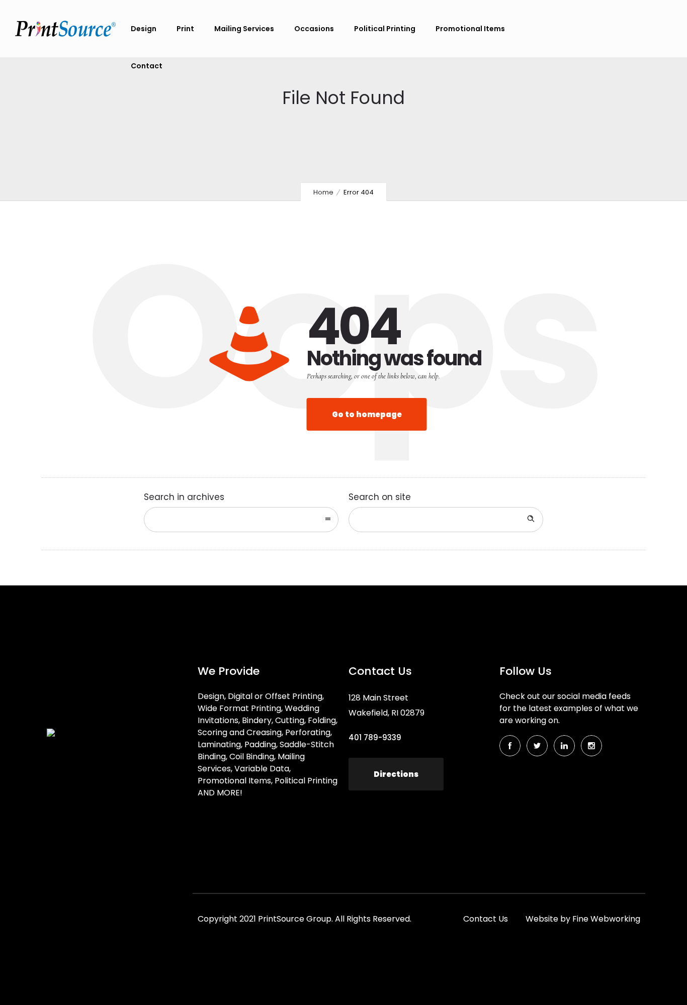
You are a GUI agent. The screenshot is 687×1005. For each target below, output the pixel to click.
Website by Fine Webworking (583, 919)
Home (323, 192)
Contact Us (485, 919)
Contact (146, 66)
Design (143, 29)
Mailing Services (244, 29)
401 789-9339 (375, 737)
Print (185, 29)
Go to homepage (367, 414)
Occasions (314, 29)
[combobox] (241, 519)
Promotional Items (470, 29)
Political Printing (384, 29)
